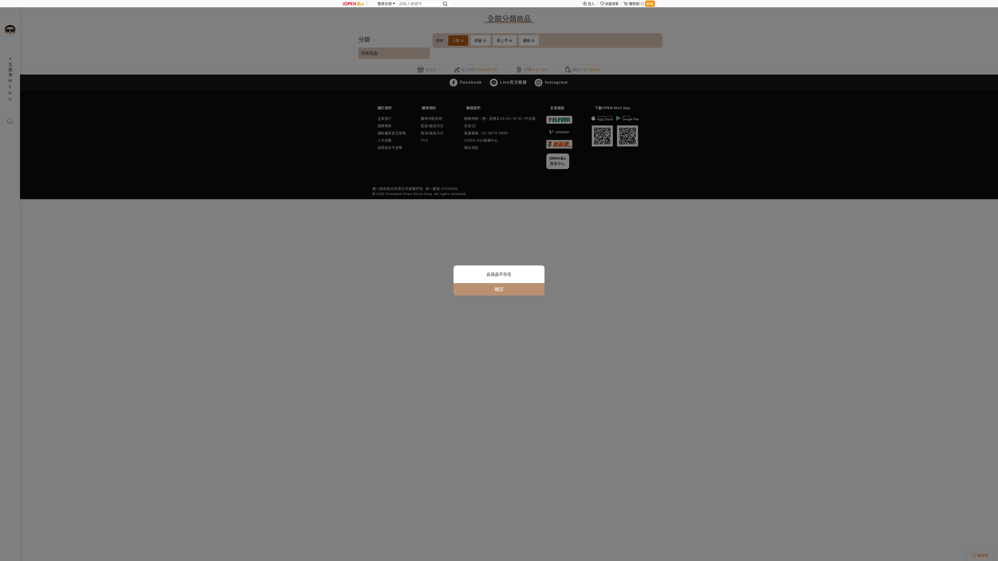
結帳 (650, 3)
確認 (499, 289)
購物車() (636, 4)
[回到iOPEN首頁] (353, 4)
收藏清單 (612, 4)
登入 (591, 4)
